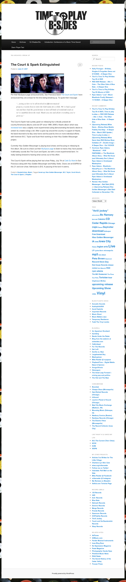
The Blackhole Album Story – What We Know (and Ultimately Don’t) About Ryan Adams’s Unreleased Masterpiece (103, 158)
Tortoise (103, 277)
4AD (93, 495)
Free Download (98, 234)
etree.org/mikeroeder (100, 465)
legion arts (102, 246)
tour (110, 277)
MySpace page (47, 148)
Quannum (108, 259)
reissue (110, 265)
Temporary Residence (100, 319)
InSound (95, 397)
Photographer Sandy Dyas (102, 551)
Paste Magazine (98, 548)
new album (102, 255)
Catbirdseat (96, 344)
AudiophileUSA (98, 306)
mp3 (95, 254)
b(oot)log (95, 333)
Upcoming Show (101, 288)
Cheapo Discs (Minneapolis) (102, 389)
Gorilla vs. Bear (98, 352)
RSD (108, 268)
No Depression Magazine (101, 546)
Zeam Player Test (17, 47)
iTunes (94, 247)
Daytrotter (108, 227)
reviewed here (16, 127)
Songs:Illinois (97, 367)
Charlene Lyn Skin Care (101, 462)
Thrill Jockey (97, 518)
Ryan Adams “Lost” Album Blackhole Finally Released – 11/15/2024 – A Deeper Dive (103, 97)
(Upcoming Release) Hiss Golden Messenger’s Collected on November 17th (103, 189)
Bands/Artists (22, 172)
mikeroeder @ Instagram (101, 478)
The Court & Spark (17, 174)
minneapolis (108, 250)
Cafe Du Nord (70, 160)
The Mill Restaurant (99, 274)
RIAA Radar (96, 556)
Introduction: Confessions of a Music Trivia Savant (63, 42)
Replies (28, 174)
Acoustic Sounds (98, 304)
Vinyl (101, 293)
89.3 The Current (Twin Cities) (103, 440)
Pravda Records (98, 511)
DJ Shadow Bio (35, 42)
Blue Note (95, 500)
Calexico (101, 219)
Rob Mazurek (101, 268)
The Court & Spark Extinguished (35, 64)
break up (42, 172)
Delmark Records (98, 503)
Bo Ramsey (106, 214)
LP (93, 250)
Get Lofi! (95, 349)
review (94, 268)
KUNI (94, 446)
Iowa (96, 241)
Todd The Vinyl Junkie (100, 322)
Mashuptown (97, 357)
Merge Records (97, 508)
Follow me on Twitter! (100, 468)
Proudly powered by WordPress (63, 573)
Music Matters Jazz (99, 317)
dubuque (107, 231)
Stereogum (96, 370)
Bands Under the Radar (101, 336)
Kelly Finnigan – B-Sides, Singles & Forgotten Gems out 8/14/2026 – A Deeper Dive (103, 71)
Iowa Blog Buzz (98, 543)
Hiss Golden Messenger (54, 172)
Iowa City (105, 241)
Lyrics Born (99, 250)
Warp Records (97, 526)
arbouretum (96, 215)
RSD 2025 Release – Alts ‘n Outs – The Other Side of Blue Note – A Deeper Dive (103, 84)
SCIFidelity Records (99, 516)
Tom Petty (95, 278)
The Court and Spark (69, 94)
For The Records (98, 346)
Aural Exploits (97, 309)
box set (94, 219)
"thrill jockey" (100, 210)
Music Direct (97, 314)
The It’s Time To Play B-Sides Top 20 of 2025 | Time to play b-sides (103, 111)
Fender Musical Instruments (102, 540)
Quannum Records (99, 513)
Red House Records (99, 265)
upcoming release (102, 284)
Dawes (100, 227)
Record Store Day (100, 261)
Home (13, 42)
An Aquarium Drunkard (101, 331)
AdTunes (95, 535)
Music (30, 172)
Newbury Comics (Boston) (102, 415)
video (94, 294)
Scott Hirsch (75, 172)
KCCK (94, 443)
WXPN (94, 448)
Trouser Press (97, 564)
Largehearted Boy (98, 354)
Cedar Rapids (100, 223)
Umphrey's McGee (99, 281)
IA (93, 241)
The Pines (110, 274)
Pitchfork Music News (100, 553)
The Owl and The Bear (100, 378)
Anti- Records (97, 498)
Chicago (111, 223)
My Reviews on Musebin (101, 481)
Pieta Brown (98, 258)
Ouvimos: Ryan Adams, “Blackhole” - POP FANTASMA (101, 150)
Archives (23, 42)
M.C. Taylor (67, 172)
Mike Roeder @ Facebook (101, 475)
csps (95, 227)
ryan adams (97, 271)
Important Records (99, 311)
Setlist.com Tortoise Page (102, 483)
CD (108, 219)
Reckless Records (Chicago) (102, 418)
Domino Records (98, 505)
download (97, 231)
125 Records (96, 492)
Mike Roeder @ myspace (101, 359)
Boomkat (95, 387)
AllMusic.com (97, 538)
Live (111, 246)
